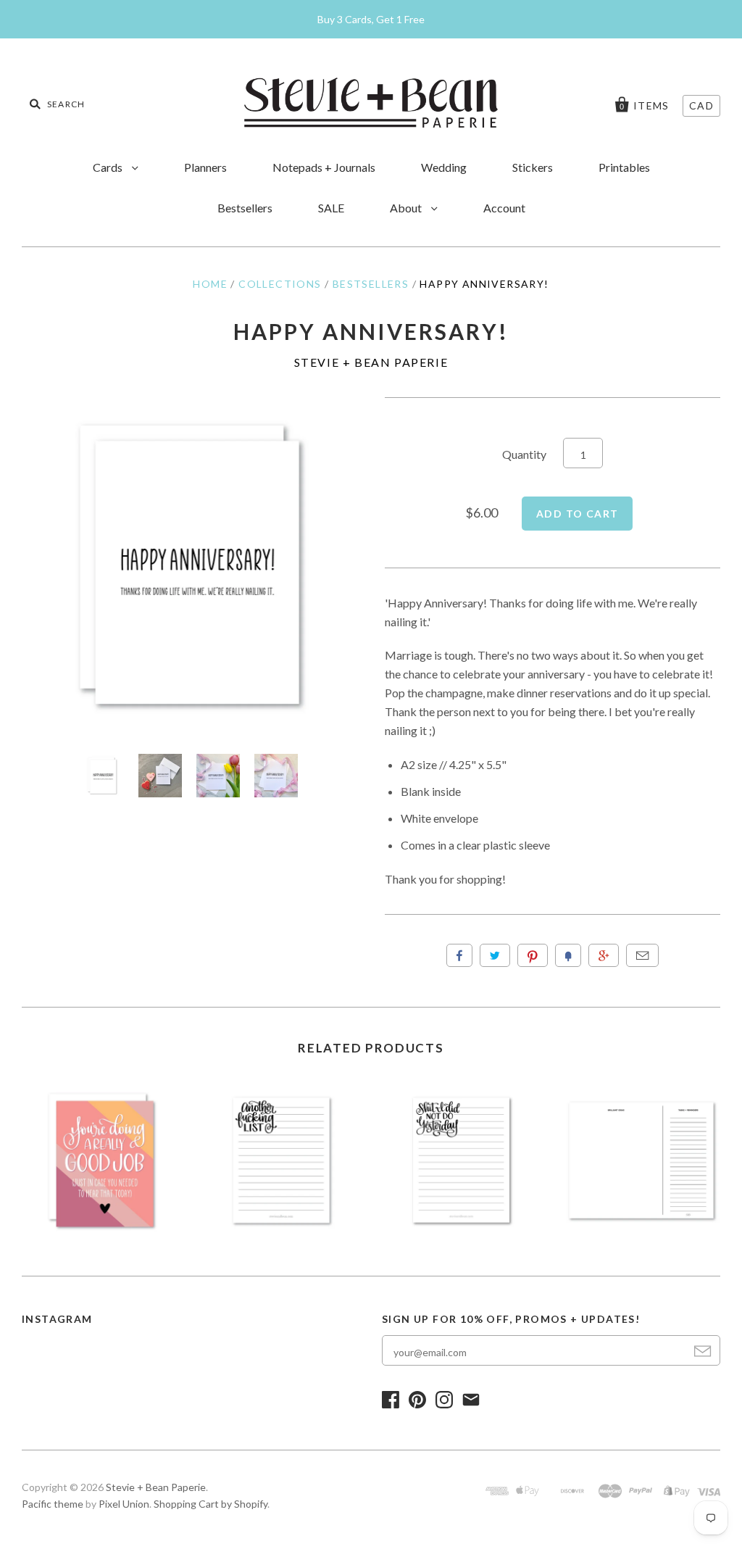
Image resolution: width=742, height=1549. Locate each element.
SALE (331, 208)
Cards (109, 167)
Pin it (532, 955)
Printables (624, 167)
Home (210, 284)
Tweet (495, 955)
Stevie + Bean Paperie (371, 362)
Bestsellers (244, 208)
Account (504, 208)
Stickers (532, 167)
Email (642, 955)
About (407, 208)
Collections (279, 284)
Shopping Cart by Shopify (210, 1504)
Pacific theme (52, 1504)
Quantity (524, 454)
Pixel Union (124, 1504)
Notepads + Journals (323, 167)
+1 (603, 955)
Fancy (568, 955)
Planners (205, 167)
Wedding (444, 167)
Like (459, 955)
